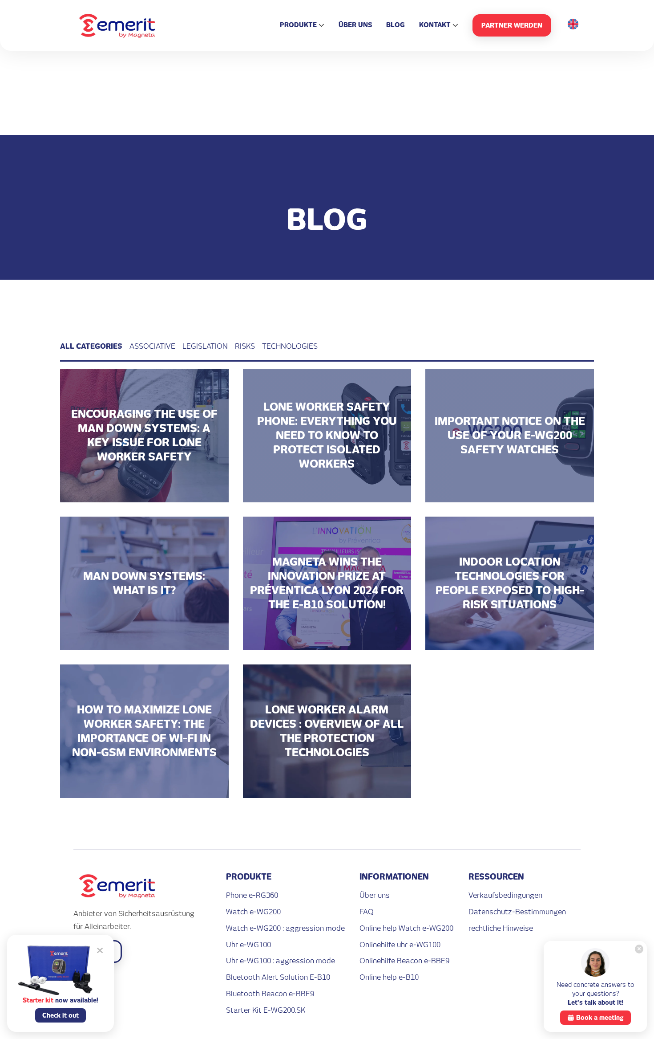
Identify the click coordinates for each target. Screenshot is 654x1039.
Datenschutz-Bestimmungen (517, 912)
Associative (152, 346)
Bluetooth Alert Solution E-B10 (278, 977)
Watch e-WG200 (253, 912)
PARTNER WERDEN (511, 25)
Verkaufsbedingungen (505, 895)
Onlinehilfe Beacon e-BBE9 (404, 961)
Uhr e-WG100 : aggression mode (280, 961)
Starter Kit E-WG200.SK (265, 1010)
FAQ (366, 912)
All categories (91, 346)
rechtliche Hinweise (500, 928)
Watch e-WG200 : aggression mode (285, 928)
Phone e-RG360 (252, 895)
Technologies (290, 346)
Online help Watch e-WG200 (406, 928)
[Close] (639, 949)
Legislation (205, 346)
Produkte (298, 25)
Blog (395, 25)
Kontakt (435, 25)
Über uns (355, 25)
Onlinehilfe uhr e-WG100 (399, 945)
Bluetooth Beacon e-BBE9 (270, 994)
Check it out (60, 1015)
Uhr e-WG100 (248, 945)
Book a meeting (600, 1017)
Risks (245, 346)
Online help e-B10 (389, 977)
